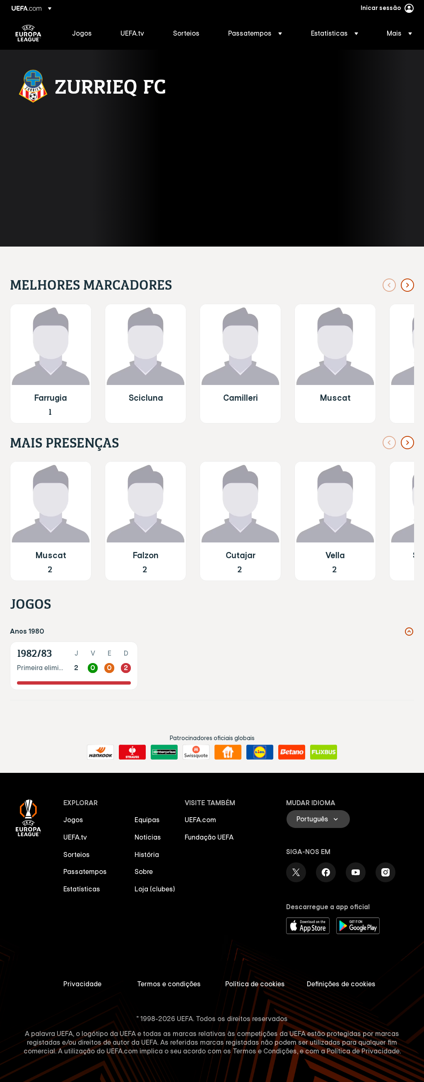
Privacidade (82, 984)
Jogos (73, 819)
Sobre (144, 871)
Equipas (147, 819)
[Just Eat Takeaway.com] (227, 752)
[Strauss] (132, 752)
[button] (255, 33)
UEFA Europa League (28, 33)
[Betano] (291, 752)
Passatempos (85, 871)
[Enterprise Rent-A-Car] (164, 752)
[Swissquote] (196, 752)
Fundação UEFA (209, 837)
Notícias (148, 837)
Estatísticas (81, 889)
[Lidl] (259, 752)
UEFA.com (200, 819)
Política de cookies (255, 984)
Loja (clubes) (155, 889)
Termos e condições (169, 984)
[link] (82, 33)
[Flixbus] (323, 752)
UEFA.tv (75, 837)
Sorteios (76, 854)
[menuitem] (86, 33)
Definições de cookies (341, 984)
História (147, 854)
